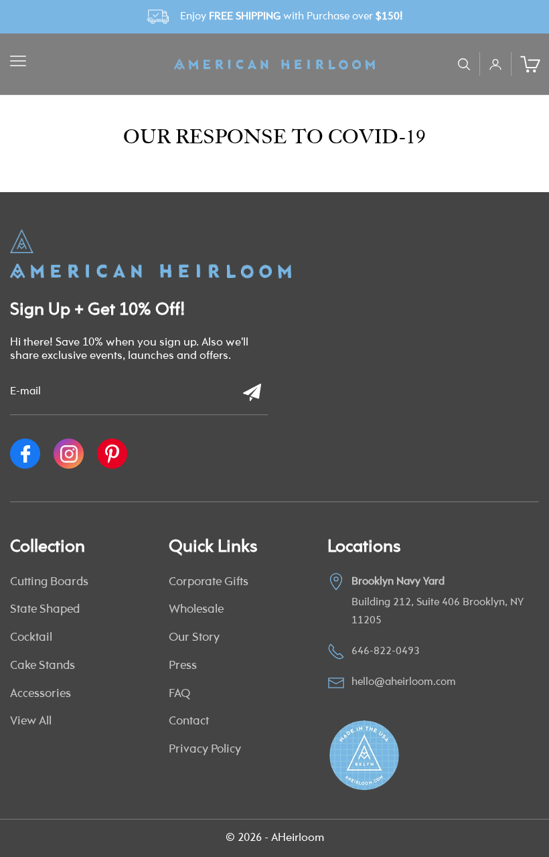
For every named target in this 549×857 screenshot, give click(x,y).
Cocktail (31, 638)
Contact (189, 722)
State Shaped (45, 610)
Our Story (194, 638)
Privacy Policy (205, 750)
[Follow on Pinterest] (112, 454)
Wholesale (196, 610)
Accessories (40, 694)
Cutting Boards (49, 582)
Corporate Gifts (208, 582)
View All (31, 722)
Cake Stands (42, 666)
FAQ (179, 694)
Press (183, 666)
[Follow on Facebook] (25, 454)
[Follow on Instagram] (69, 454)
